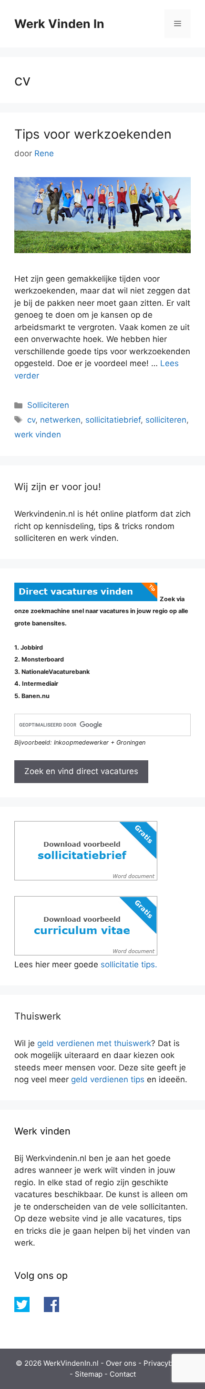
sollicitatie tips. (129, 964)
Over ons (121, 1363)
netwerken (60, 420)
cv (31, 420)
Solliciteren (48, 405)
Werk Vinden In (59, 24)
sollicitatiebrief (113, 420)
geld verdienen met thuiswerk (94, 1043)
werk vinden (37, 434)
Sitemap (88, 1374)
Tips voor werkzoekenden (93, 134)
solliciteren (165, 420)
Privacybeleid (166, 1363)
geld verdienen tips (107, 1079)
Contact (123, 1374)
